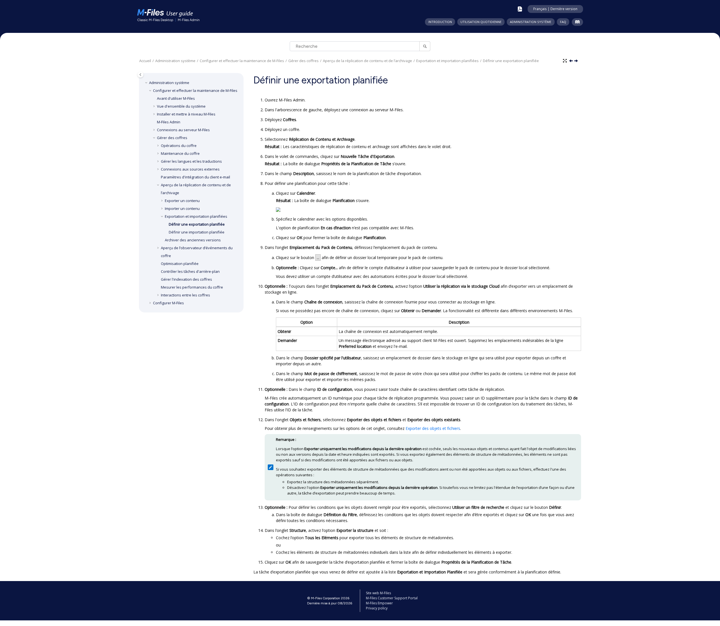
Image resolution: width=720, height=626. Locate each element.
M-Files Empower (379, 603)
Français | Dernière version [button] (555, 8)
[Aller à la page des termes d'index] (576, 23)
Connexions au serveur (183, 129)
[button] (147, 83)
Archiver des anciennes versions (193, 239)
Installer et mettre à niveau (186, 114)
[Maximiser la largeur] (565, 61)
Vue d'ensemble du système (181, 106)
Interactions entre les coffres (185, 295)
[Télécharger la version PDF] (520, 9)
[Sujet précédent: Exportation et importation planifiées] (571, 61)
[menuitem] (440, 22)
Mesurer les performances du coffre (192, 287)
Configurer (168, 302)
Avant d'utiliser (176, 98)
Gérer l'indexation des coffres (186, 279)
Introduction (440, 22)
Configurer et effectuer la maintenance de (242, 60)
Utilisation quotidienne (480, 22)
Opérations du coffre (179, 145)
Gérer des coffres (303, 60)
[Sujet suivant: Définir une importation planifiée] (577, 61)
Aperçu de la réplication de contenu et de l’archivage (367, 60)
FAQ (563, 22)
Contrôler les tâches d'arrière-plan (190, 271)
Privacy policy (377, 608)
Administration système (530, 22)
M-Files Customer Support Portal (392, 598)
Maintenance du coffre (180, 153)
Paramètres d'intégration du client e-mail (195, 177)
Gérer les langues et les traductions (191, 161)
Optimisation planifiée (180, 263)
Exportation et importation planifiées (447, 60)
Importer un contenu (182, 208)
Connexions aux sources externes (190, 169)
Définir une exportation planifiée (511, 60)
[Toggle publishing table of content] (140, 75)
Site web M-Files (378, 593)
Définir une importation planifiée (196, 232)
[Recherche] (424, 46)
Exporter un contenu (182, 200)
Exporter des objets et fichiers (433, 428)
